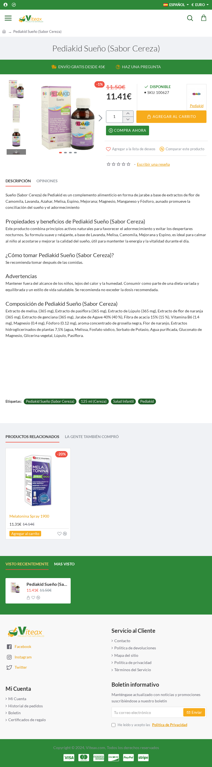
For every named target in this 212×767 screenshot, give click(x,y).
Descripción (18, 180)
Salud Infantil (123, 401)
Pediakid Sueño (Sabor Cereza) (50, 401)
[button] (35, 117)
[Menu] (8, 18)
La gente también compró (92, 436)
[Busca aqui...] (189, 18)
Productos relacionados (32, 436)
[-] (128, 120)
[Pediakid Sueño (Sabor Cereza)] (15, 587)
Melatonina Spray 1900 (29, 516)
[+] (128, 114)
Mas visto (64, 564)
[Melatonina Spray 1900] (38, 481)
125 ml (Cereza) (94, 401)
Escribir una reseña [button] (153, 164)
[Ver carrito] (203, 18)
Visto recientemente (27, 564)
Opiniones (47, 180)
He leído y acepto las (152, 725)
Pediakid (147, 401)
